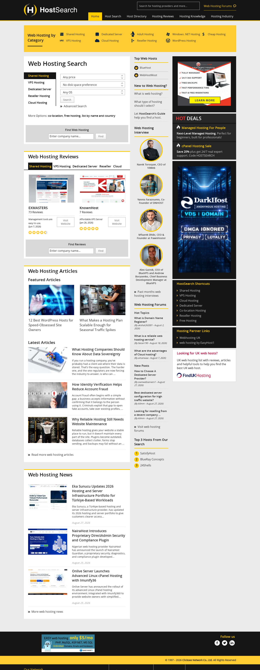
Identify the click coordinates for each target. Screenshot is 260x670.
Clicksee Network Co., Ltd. (197, 660)
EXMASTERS (38, 208)
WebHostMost (148, 75)
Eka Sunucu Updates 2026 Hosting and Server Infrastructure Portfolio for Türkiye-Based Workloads (93, 493)
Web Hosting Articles (52, 271)
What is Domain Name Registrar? (148, 320)
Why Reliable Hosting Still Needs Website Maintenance (98, 421)
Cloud (117, 166)
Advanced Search (75, 106)
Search (67, 99)
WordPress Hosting (184, 40)
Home (95, 16)
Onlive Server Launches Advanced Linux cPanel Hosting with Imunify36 (97, 576)
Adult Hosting (145, 34)
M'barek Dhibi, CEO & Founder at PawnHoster (151, 236)
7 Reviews (86, 212)
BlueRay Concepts (152, 459)
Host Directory (136, 16)
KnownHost (89, 208)
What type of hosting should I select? (148, 104)
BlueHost (145, 67)
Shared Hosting (75, 34)
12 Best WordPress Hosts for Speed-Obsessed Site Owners (50, 325)
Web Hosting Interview (144, 130)
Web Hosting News (50, 474)
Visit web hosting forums (147, 429)
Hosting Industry (222, 16)
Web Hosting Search (57, 63)
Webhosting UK (190, 338)
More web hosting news (47, 612)
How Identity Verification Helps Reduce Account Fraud (97, 386)
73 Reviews (35, 212)
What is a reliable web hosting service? (148, 337)
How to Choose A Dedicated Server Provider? (145, 374)
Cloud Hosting (110, 40)
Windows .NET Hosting (186, 34)
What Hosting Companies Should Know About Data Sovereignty (98, 351)
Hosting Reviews (163, 16)
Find (100, 136)
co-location (55, 116)
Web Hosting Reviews (53, 156)
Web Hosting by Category (41, 38)
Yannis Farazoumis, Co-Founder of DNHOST (151, 201)
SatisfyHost (147, 453)
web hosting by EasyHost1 (197, 343)
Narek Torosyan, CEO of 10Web (151, 166)
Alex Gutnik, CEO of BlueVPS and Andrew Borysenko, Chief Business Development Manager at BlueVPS (151, 276)
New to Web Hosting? (150, 86)
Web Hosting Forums (218, 6)
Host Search (113, 16)
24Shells (145, 465)
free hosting (72, 116)
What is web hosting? (148, 94)
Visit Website (65, 222)
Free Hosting (188, 321)
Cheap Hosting (217, 34)
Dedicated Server (112, 34)
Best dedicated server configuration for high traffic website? (148, 396)
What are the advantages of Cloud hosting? (150, 352)
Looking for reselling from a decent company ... (150, 413)
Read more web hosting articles (52, 455)
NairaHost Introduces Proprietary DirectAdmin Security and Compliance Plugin (98, 535)
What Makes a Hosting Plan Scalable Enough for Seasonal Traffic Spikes (101, 325)
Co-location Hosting (193, 310)
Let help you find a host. (149, 115)
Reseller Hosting (147, 40)
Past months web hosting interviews (147, 294)
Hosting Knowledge (192, 16)
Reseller (105, 166)
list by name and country (98, 116)
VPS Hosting (73, 40)
